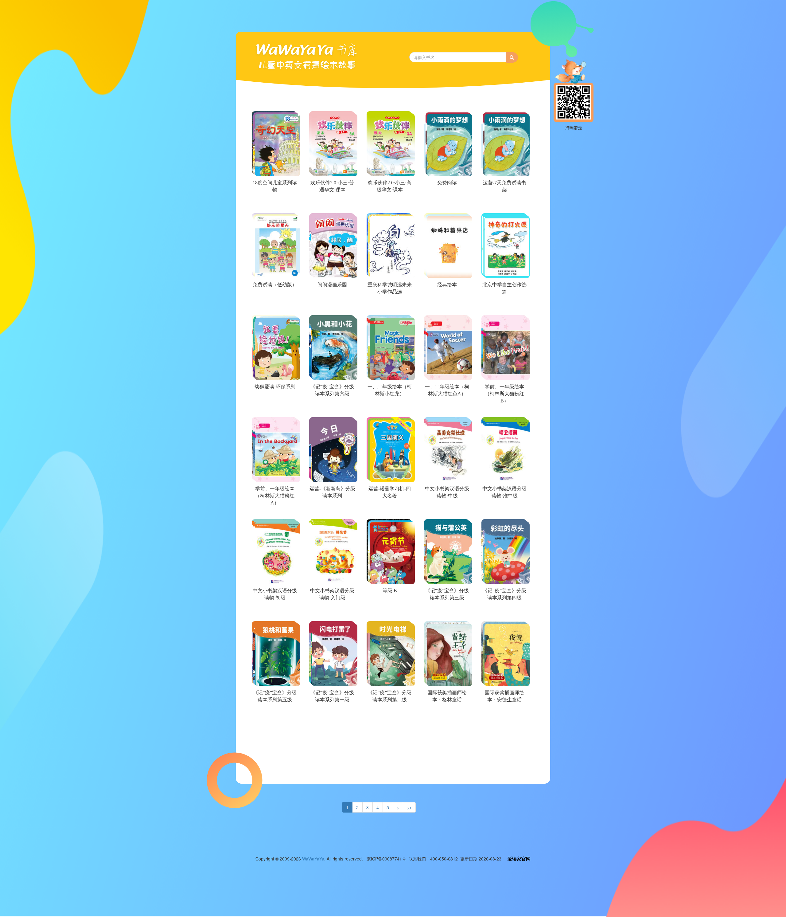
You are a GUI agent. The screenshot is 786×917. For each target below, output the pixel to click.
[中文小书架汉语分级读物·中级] (446, 510)
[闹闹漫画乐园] (331, 306)
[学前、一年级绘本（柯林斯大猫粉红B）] (504, 408)
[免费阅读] (446, 204)
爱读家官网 (519, 858)
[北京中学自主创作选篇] (504, 306)
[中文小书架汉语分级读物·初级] (274, 612)
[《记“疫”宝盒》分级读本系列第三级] (446, 612)
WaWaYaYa (313, 859)
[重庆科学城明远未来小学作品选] (389, 306)
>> (409, 807)
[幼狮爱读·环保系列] (274, 408)
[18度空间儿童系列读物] (274, 204)
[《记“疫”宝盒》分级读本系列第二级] (389, 714)
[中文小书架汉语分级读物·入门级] (331, 612)
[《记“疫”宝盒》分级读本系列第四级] (504, 612)
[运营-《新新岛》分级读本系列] (331, 510)
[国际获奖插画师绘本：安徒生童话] (504, 714)
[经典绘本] (446, 306)
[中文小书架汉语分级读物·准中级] (504, 510)
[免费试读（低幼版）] (274, 306)
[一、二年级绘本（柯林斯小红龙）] (389, 408)
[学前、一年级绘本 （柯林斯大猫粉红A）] (274, 510)
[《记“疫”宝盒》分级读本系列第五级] (274, 714)
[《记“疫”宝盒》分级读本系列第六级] (331, 408)
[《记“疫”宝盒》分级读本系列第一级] (331, 714)
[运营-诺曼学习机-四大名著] (389, 510)
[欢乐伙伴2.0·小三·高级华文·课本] (389, 204)
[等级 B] (389, 612)
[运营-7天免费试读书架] (504, 204)
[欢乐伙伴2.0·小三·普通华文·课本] (331, 204)
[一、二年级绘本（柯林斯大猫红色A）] (446, 408)
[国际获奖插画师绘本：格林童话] (446, 714)
